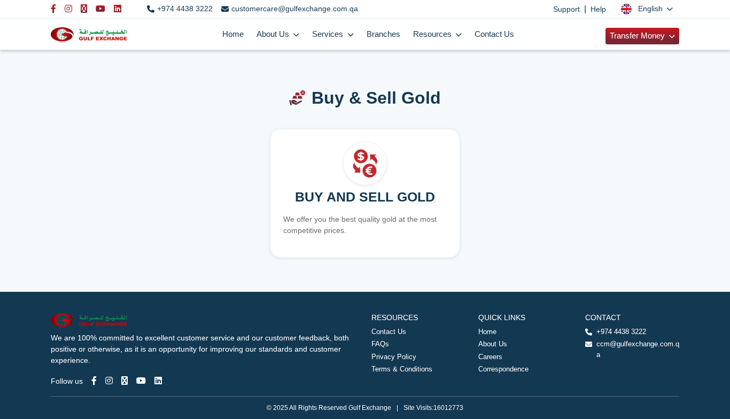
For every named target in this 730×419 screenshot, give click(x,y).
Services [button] (328, 34)
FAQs (380, 344)
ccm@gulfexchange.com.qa (637, 349)
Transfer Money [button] (638, 36)
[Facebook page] (94, 380)
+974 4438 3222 (185, 8)
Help (598, 9)
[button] (647, 9)
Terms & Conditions (401, 369)
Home (233, 34)
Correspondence (503, 369)
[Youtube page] (141, 380)
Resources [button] (433, 34)
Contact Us (494, 34)
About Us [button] (274, 34)
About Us (492, 344)
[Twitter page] (124, 380)
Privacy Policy (393, 357)
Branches (383, 34)
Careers (490, 357)
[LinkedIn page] (158, 380)
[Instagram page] (109, 380)
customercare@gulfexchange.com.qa (294, 8)
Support (566, 9)
